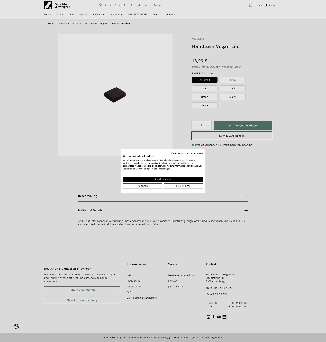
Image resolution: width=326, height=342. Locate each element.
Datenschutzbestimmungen (187, 153)
